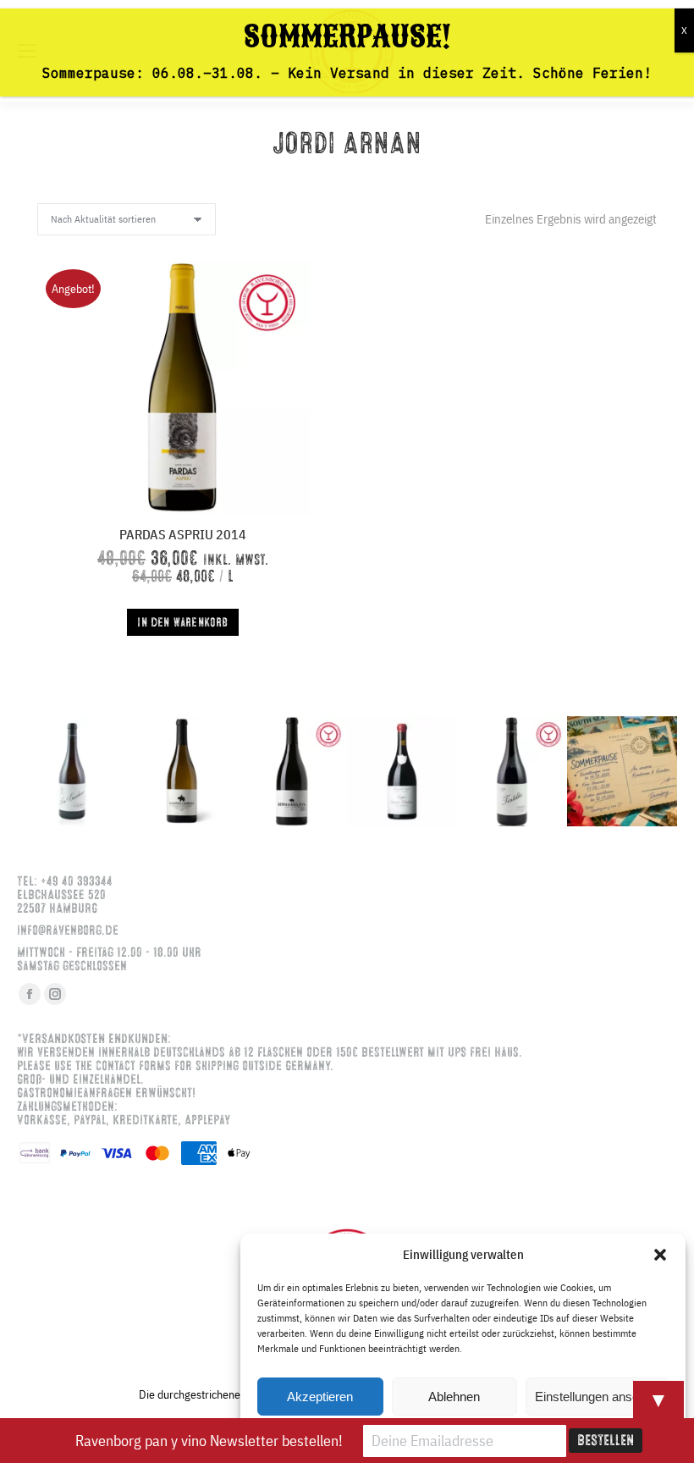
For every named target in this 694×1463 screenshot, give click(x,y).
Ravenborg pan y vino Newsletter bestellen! (209, 1440)
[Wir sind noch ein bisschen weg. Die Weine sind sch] (72, 771)
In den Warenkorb (182, 622)
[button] (660, 1254)
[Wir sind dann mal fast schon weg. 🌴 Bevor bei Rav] (622, 771)
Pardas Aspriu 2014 (182, 534)
